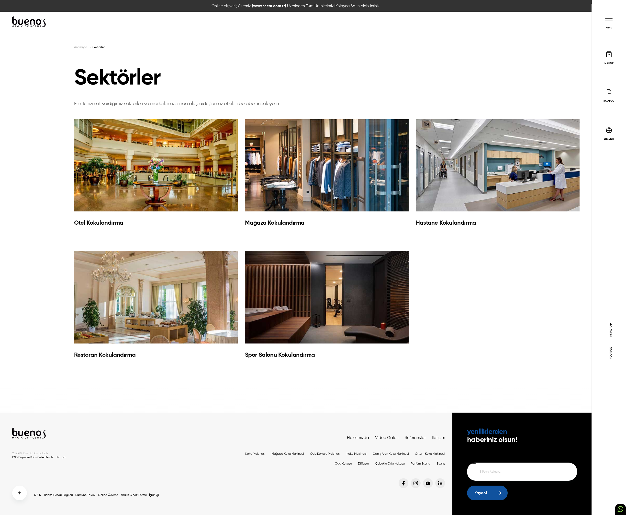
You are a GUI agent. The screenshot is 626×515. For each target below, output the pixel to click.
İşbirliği (154, 495)
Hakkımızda (358, 437)
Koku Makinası (357, 453)
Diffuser (363, 463)
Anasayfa (80, 47)
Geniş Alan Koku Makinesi (391, 453)
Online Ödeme (108, 495)
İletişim (438, 437)
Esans (441, 463)
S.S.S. (38, 495)
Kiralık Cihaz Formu (134, 495)
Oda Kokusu (343, 463)
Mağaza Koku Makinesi (287, 453)
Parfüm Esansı (421, 463)
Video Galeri (387, 437)
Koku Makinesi (255, 453)
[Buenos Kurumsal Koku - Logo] (29, 22)
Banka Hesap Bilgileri (58, 495)
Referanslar (415, 437)
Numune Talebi (85, 495)
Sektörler (98, 47)
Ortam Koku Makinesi (430, 453)
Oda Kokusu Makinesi (325, 453)
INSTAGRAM (610, 330)
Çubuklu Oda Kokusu (390, 463)
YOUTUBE (610, 353)
